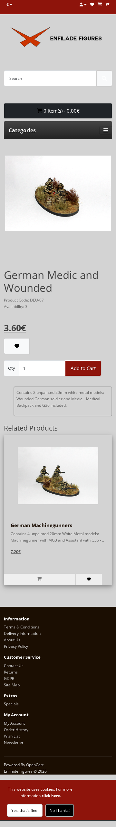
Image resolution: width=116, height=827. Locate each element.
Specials (11, 704)
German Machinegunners (41, 525)
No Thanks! (60, 810)
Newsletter (14, 742)
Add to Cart (83, 368)
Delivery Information (22, 633)
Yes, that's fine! (24, 810)
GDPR (9, 678)
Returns (11, 672)
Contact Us (14, 665)
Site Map (12, 685)
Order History (16, 729)
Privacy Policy (16, 646)
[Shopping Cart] (100, 4)
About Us (12, 640)
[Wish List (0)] (92, 4)
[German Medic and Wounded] (58, 195)
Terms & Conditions (21, 627)
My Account (14, 723)
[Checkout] (108, 4)
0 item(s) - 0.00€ (61, 110)
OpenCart (35, 764)
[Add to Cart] (39, 579)
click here (51, 795)
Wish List (12, 736)
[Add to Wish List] (17, 346)
